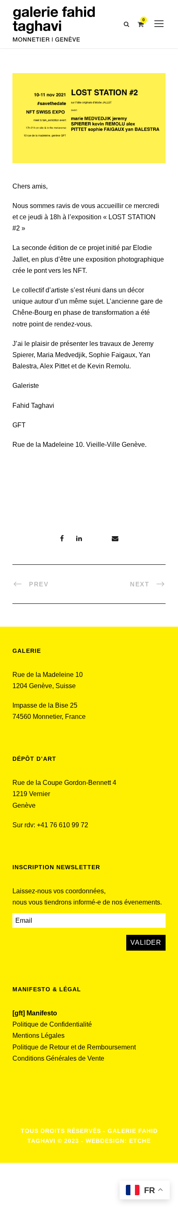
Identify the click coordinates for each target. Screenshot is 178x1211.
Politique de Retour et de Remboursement (74, 1047)
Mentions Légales (38, 1035)
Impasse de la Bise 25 (44, 705)
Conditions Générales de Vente (58, 1058)
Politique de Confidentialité (52, 1024)
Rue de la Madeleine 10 (47, 674)
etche (140, 1140)
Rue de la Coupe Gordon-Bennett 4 (64, 782)
